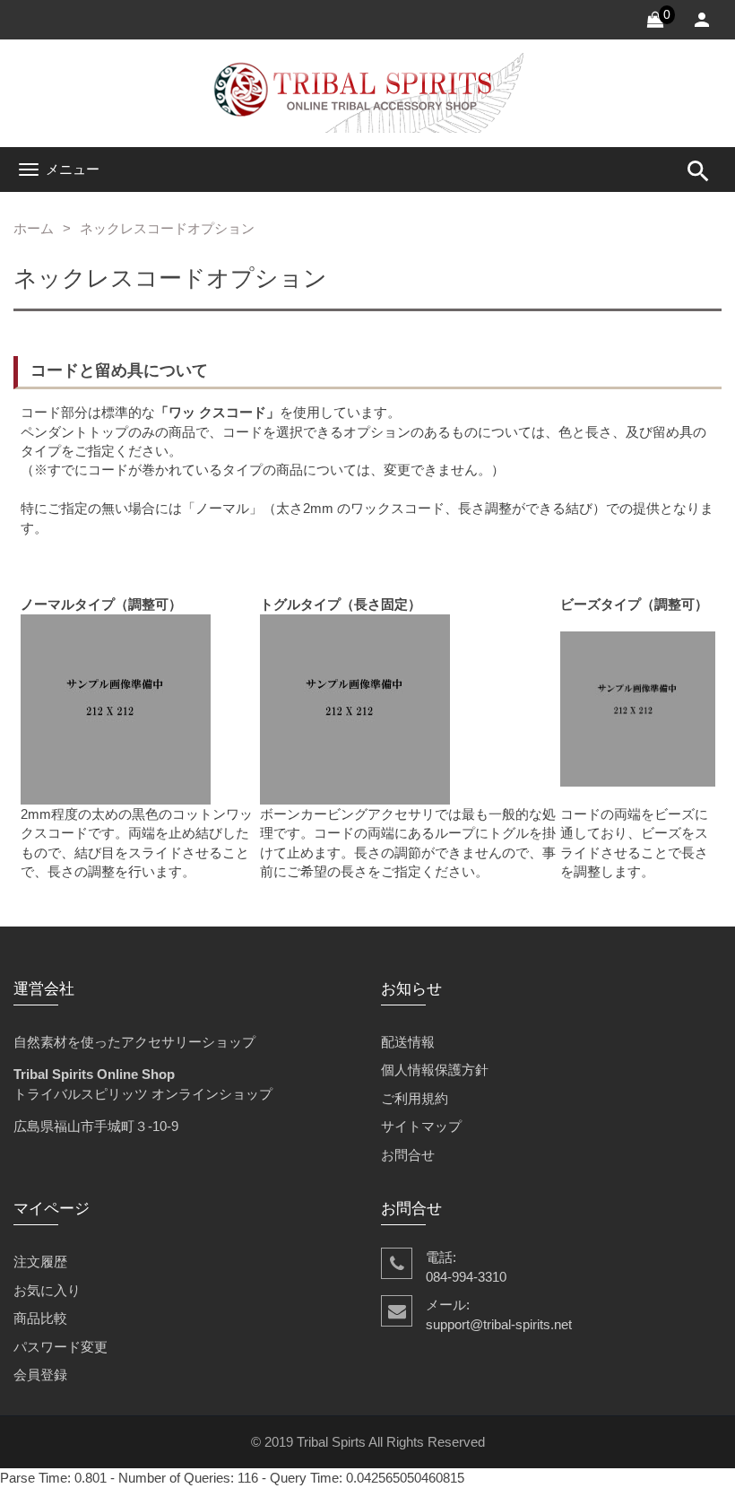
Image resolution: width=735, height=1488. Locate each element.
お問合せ (408, 1154)
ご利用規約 (414, 1098)
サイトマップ (421, 1126)
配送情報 (408, 1041)
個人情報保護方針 (435, 1069)
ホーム (33, 228)
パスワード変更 (60, 1346)
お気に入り (47, 1290)
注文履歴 (40, 1261)
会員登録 (40, 1374)
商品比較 (40, 1318)
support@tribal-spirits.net (499, 1324)
